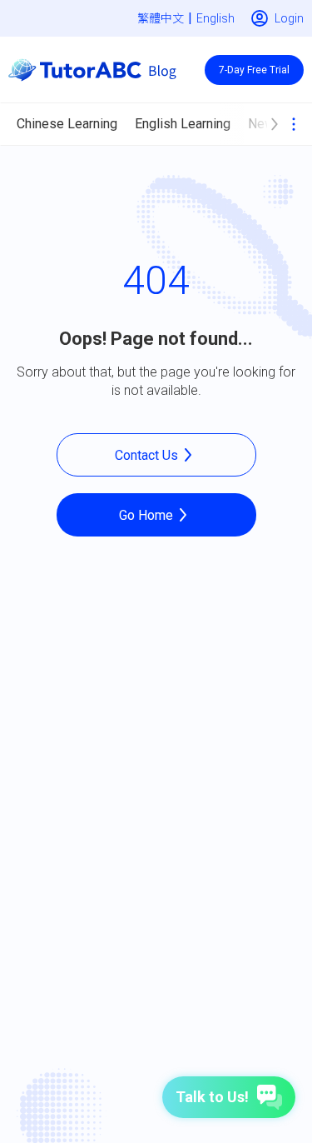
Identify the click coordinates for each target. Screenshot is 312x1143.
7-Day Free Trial (254, 70)
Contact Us (146, 455)
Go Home (146, 515)
